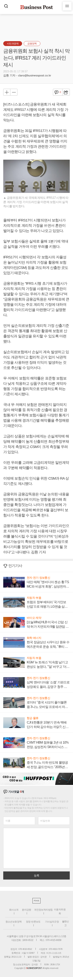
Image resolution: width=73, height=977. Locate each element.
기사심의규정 (52, 921)
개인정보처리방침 (43, 909)
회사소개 (13, 909)
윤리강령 (26, 909)
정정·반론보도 (33, 921)
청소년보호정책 (13, 921)
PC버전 (36, 901)
